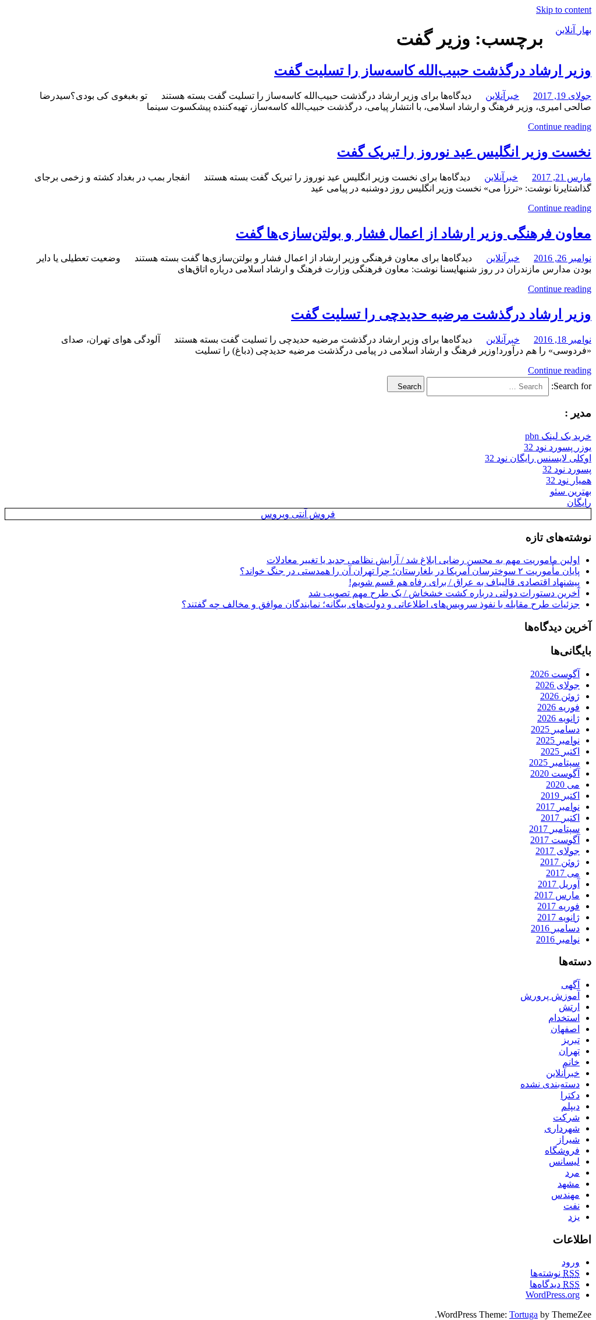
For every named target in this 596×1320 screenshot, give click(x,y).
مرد (572, 1172)
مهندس (565, 1195)
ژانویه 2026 (558, 718)
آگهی (570, 985)
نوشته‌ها (555, 1273)
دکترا (570, 1095)
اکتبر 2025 (560, 751)
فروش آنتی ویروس (298, 514)
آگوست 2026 (555, 674)
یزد (574, 1217)
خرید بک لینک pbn (558, 436)
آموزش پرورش (550, 996)
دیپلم (570, 1106)
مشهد (569, 1184)
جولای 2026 (557, 685)
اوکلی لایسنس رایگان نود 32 (538, 458)
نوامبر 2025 (558, 740)
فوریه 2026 (558, 707)
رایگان (579, 502)
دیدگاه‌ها (555, 1284)
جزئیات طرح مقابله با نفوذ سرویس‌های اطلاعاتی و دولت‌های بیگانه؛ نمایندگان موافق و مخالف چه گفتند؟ (381, 604)
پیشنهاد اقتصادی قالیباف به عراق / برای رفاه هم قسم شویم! (464, 582)
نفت (571, 1206)
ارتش (569, 1007)
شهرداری (562, 1128)
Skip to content (563, 10)
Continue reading (559, 126)
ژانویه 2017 (558, 917)
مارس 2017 (557, 895)
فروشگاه (562, 1150)
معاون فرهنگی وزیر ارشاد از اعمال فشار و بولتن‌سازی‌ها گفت (413, 233)
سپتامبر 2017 (554, 829)
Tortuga (523, 1314)
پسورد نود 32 (566, 469)
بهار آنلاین (573, 30)
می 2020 (563, 784)
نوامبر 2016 (558, 939)
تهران (569, 1051)
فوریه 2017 (558, 906)
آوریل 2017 (559, 884)
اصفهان (565, 1029)
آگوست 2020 (555, 773)
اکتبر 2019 (560, 795)
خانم (571, 1062)
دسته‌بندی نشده (550, 1084)
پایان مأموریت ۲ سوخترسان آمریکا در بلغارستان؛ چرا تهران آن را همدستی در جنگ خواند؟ (410, 571)
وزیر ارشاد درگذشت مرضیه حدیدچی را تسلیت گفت (441, 314)
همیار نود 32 (568, 480)
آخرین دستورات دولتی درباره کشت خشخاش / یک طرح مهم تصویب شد (444, 593)
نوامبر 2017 (558, 807)
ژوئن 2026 (560, 696)
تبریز (571, 1040)
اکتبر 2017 (560, 818)
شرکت (566, 1117)
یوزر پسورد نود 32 (557, 447)
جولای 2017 (557, 851)
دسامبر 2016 (555, 928)
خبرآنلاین (502, 96)
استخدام (564, 1018)
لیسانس (564, 1161)
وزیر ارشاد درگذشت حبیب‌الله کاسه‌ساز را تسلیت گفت (432, 70)
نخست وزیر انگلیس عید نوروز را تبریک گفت (464, 151)
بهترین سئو (570, 491)
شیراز (568, 1139)
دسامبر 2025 (555, 729)
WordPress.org (553, 1295)
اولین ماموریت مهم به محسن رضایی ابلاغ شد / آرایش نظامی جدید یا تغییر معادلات (423, 560)
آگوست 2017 (555, 840)
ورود (571, 1262)
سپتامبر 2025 (554, 762)
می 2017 (563, 873)
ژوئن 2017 (560, 862)
